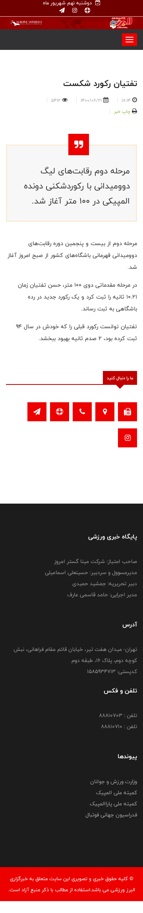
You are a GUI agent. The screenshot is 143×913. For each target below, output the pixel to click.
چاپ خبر (122, 111)
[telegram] (62, 10)
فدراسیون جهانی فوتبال (111, 815)
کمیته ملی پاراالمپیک (113, 803)
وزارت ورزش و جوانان (113, 781)
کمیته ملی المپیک (116, 792)
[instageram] (74, 10)
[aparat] (86, 10)
